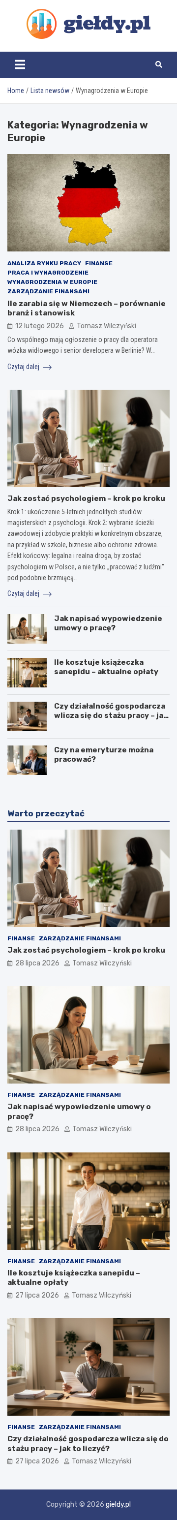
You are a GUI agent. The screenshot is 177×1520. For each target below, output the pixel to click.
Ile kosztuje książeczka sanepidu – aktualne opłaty (106, 667)
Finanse (99, 263)
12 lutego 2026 (39, 326)
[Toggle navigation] (19, 64)
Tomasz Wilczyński (106, 326)
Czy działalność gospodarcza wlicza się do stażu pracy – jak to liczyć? (111, 716)
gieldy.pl (118, 1504)
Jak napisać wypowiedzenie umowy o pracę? (108, 623)
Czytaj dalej (24, 367)
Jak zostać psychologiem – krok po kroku (86, 498)
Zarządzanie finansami (48, 291)
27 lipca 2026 (37, 1295)
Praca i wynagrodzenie (47, 272)
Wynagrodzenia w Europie (52, 282)
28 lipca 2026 (37, 963)
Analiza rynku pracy (44, 263)
